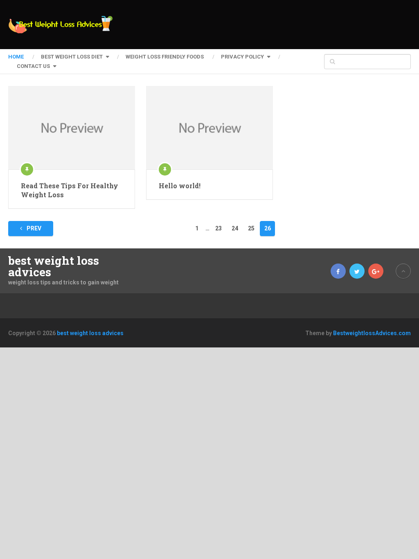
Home (16, 57)
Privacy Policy (242, 57)
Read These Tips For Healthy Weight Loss (69, 190)
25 (251, 228)
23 (218, 228)
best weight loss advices (53, 266)
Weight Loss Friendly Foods (165, 57)
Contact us (33, 66)
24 (235, 228)
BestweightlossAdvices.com (372, 333)
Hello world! (179, 185)
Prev (33, 228)
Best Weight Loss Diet (72, 57)
